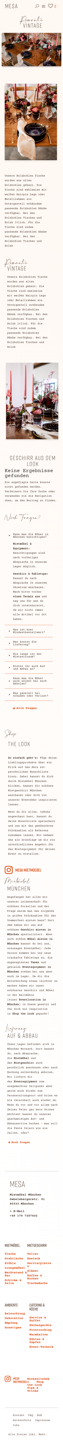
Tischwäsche (37, 1283)
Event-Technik (41, 1347)
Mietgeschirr (24, 1062)
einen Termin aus (26, 596)
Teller (32, 1254)
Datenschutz (22, 1420)
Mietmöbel (21, 1058)
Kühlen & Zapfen (36, 1341)
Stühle (10, 1263)
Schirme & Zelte (13, 1282)
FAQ (30, 1415)
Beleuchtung (15, 1313)
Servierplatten (39, 1265)
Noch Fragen (20, 1142)
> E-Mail (17, 1211)
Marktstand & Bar (16, 1274)
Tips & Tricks (32, 1389)
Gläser (32, 1271)
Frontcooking (40, 1330)
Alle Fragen (26, 708)
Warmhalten (38, 1334)
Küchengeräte (40, 1325)
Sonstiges (13, 1327)
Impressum (42, 1420)
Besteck (33, 1258)
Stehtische (14, 1258)
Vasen (35, 962)
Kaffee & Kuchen (34, 1277)
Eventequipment (25, 1081)
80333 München (22, 1203)
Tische (10, 1254)
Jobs (16, 1425)
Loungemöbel (15, 1268)
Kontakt (19, 1415)
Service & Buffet (37, 1319)
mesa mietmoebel (28, 870)
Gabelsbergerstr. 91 (27, 1199)
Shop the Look (23, 1013)
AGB (39, 1415)
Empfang (11, 1323)
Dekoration (14, 1318)
